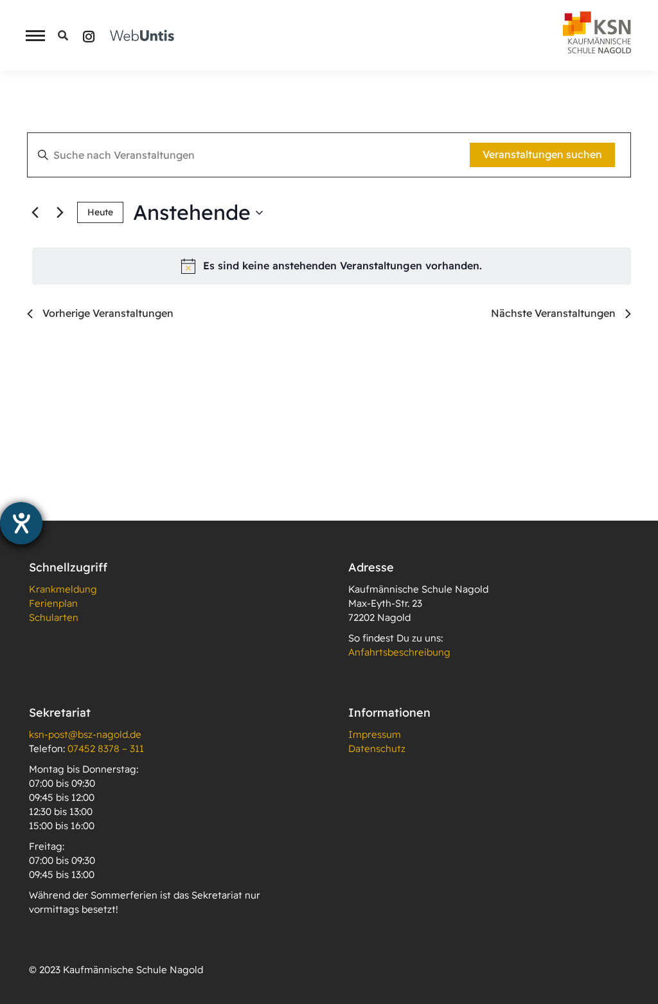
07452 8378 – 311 (105, 748)
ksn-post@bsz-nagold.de (85, 734)
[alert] (331, 266)
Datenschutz (376, 748)
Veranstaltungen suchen (542, 154)
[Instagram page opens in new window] (89, 36)
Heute (100, 212)
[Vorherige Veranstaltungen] (34, 212)
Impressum (374, 734)
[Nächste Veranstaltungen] (59, 212)
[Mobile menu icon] (32, 35)
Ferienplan (53, 603)
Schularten (53, 617)
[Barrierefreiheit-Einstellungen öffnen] (21, 523)
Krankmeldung (63, 589)
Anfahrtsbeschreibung (399, 652)
